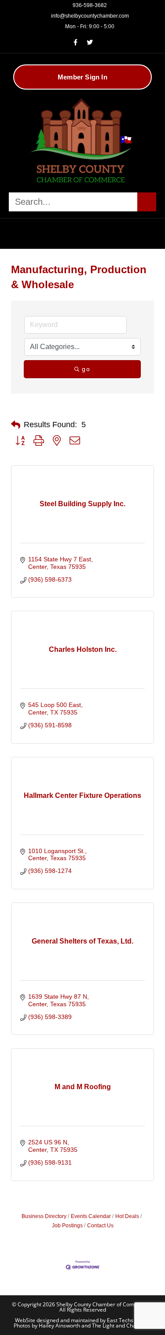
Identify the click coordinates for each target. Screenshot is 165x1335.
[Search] (146, 201)
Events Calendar (91, 1216)
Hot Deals (127, 1216)
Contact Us (100, 1225)
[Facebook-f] (75, 42)
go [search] (86, 368)
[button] (83, 231)
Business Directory (44, 1216)
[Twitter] (90, 42)
